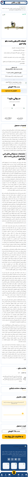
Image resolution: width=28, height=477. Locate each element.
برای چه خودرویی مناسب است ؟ (13, 72)
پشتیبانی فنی (20, 118)
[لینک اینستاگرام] (19, 459)
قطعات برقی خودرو (9, 8)
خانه (26, 475)
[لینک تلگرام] (9, 459)
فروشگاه (22, 8)
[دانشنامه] (9, 474)
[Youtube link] (15, 459)
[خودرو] (18, 474)
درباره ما (5, 475)
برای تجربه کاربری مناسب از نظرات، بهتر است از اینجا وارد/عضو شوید (13, 403)
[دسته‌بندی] (22, 474)
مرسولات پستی (8, 118)
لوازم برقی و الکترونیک (16, 8)
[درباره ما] (5, 474)
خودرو (18, 475)
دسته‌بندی (22, 475)
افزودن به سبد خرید (11, 91)
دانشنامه (9, 475)
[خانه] (26, 474)
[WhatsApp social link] (12, 459)
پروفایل (2, 475)
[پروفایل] (2, 474)
